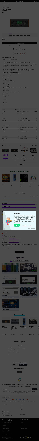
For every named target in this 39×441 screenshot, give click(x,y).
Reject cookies (24, 225)
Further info (30, 225)
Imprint (29, 228)
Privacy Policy (33, 228)
